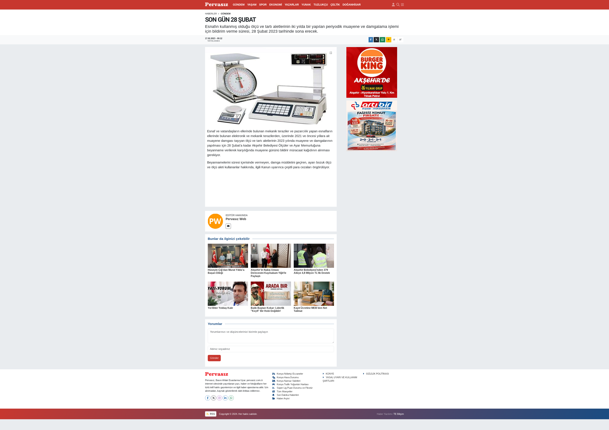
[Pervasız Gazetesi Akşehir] (217, 5)
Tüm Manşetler (284, 391)
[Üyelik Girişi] (393, 5)
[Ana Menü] (402, 5)
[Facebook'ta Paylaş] (371, 39)
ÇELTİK (335, 4)
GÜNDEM (239, 4)
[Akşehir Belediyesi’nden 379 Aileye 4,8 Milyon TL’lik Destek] (314, 255)
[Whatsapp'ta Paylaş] (382, 39)
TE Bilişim (398, 414)
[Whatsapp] (231, 398)
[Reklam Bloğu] (371, 72)
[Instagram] (219, 398)
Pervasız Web (236, 219)
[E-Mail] (228, 226)
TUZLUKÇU (321, 4)
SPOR (263, 4)
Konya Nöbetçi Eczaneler (290, 373)
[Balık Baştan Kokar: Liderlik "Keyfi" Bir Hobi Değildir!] (271, 293)
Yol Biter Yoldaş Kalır (220, 308)
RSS (212, 414)
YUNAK (306, 4)
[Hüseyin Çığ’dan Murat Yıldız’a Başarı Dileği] (228, 255)
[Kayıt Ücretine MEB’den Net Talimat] (314, 293)
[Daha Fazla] (388, 39)
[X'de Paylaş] (376, 39)
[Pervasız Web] (215, 220)
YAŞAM (251, 4)
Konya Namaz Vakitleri (288, 381)
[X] (213, 398)
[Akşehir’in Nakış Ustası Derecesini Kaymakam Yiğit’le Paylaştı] (271, 255)
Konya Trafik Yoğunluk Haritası (293, 384)
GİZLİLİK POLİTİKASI (377, 373)
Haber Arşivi (283, 398)
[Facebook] (207, 398)
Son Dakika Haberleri (288, 395)
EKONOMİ (275, 4)
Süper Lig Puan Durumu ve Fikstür (295, 388)
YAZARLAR (292, 4)
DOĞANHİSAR (352, 4)
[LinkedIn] (225, 398)
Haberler (211, 13)
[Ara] (398, 5)
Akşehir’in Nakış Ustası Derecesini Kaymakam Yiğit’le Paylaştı (268, 273)
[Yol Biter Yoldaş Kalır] (228, 293)
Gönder (214, 357)
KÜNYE (330, 373)
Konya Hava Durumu (288, 377)
